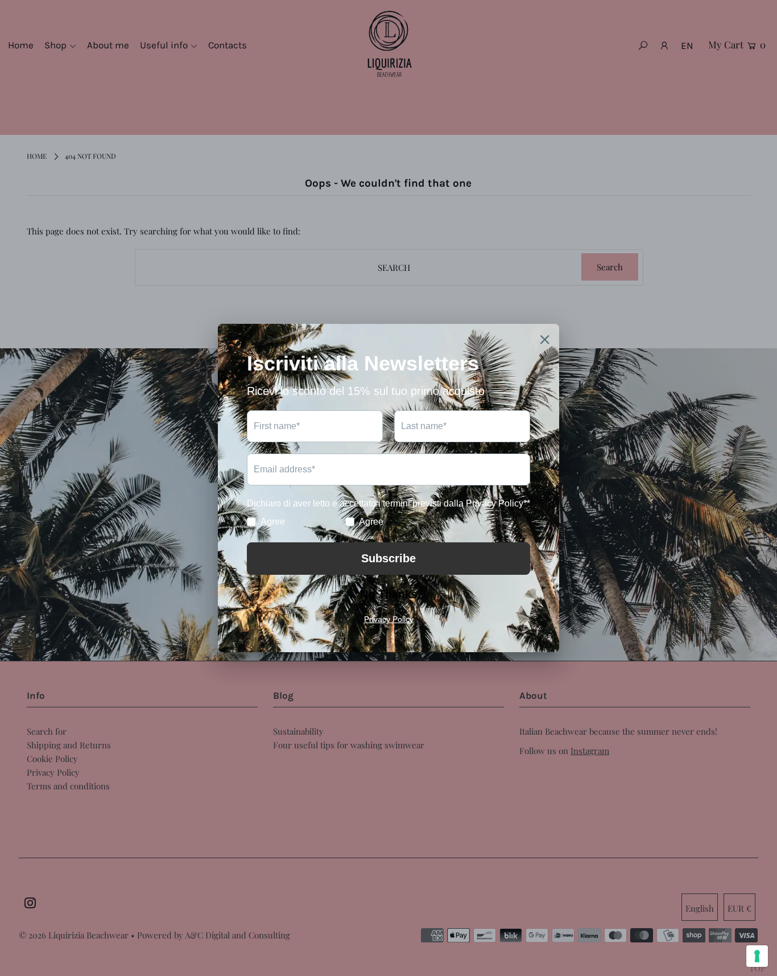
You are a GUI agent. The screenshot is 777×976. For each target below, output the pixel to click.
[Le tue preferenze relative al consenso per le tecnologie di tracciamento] (757, 956)
